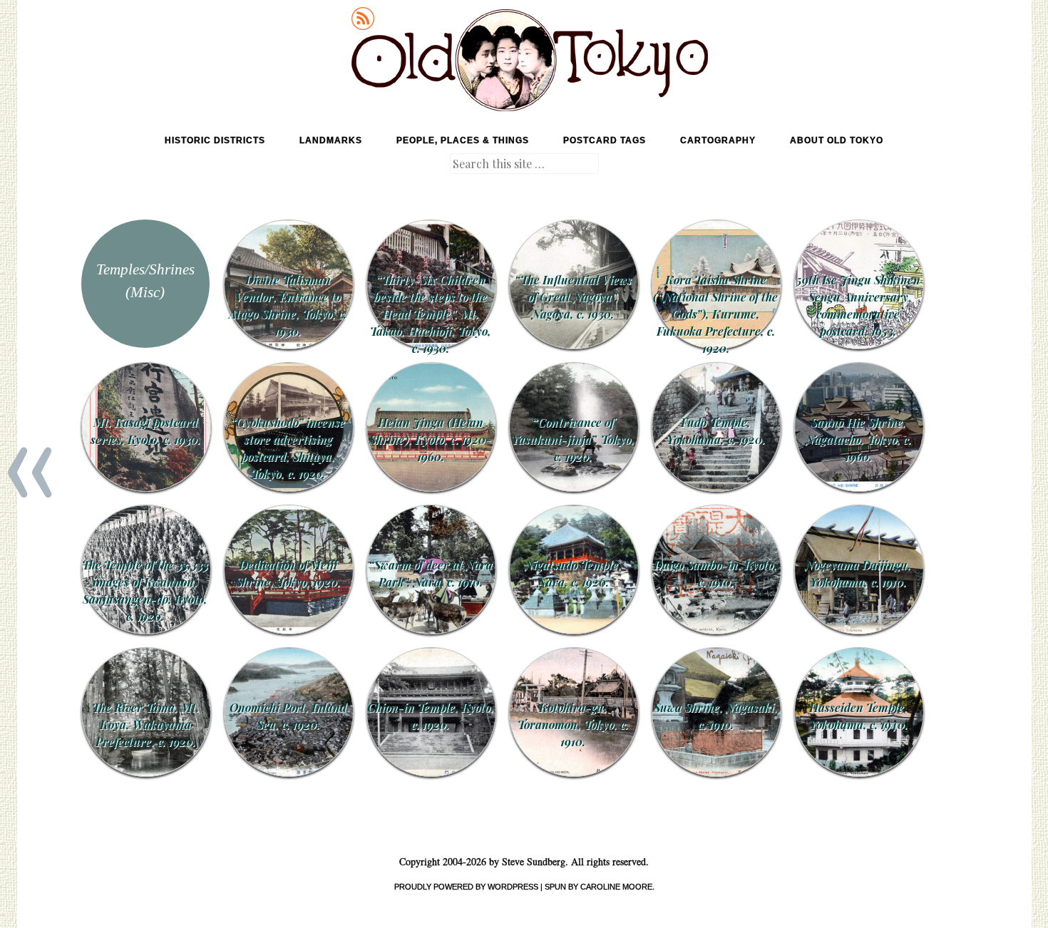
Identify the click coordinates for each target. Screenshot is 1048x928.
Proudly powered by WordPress (466, 886)
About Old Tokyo (836, 140)
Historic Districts (215, 140)
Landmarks (330, 140)
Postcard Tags (604, 140)
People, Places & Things (462, 140)
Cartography (718, 140)
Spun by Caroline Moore (598, 886)
